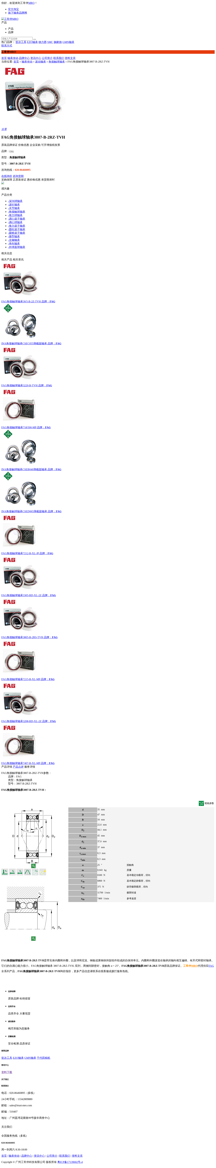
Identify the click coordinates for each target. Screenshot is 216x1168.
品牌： (46, 301)
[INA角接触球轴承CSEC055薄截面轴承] (108, 322)
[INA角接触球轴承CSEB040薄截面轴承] (108, 448)
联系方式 (6, 45)
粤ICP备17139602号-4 (70, 1162)
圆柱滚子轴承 (16, 229)
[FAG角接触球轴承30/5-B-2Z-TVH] (108, 280)
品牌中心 (24, 58)
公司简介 (47, 58)
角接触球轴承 (57, 61)
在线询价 (6, 176)
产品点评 (18, 766)
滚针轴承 (14, 204)
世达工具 (21, 42)
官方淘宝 (13, 9)
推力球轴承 (15, 215)
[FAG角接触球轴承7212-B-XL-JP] (108, 532)
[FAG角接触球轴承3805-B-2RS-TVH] (108, 616)
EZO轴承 (32, 42)
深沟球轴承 (15, 201)
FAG (211, 965)
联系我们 (58, 58)
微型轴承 (14, 236)
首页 (4, 58)
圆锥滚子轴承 (16, 232)
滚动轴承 (40, 61)
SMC (50, 42)
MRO (31, 3)
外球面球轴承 (16, 247)
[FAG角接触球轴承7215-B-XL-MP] (108, 658)
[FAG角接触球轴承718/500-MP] (108, 406)
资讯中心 (35, 58)
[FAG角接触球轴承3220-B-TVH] (108, 364)
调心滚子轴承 (16, 218)
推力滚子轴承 (16, 225)
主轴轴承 (14, 240)
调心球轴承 (15, 222)
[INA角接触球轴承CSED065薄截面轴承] (108, 490)
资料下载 (6, 1072)
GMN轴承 (68, 42)
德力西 (42, 42)
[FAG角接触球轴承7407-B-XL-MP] (108, 742)
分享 (4, 129)
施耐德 (58, 42)
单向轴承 (14, 243)
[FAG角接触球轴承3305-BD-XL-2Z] (108, 574)
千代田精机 (43, 1057)
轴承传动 (12, 58)
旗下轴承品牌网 (17, 12)
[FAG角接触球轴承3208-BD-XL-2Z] (108, 700)
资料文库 (70, 58)
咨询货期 (18, 176)
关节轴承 (14, 208)
